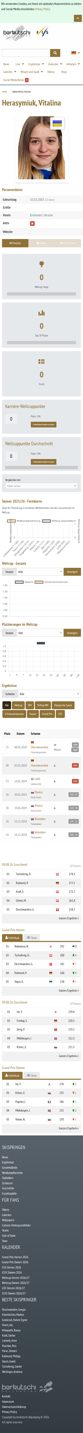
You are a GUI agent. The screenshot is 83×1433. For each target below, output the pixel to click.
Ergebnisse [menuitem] (34, 64)
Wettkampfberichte (12, 1173)
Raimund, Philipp (11, 1356)
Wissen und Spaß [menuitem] (30, 72)
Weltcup (18, 705)
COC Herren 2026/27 (13, 1288)
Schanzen (7, 1183)
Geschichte (8, 1188)
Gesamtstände (9, 1167)
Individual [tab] (13, 938)
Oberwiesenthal (39, 747)
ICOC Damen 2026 (12, 1272)
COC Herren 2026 (11, 1267)
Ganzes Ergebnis (68, 918)
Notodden (40, 819)
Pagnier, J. (20, 1102)
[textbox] (41, 486)
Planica (39, 792)
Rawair (33, 714)
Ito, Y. (20, 1012)
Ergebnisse (8, 1162)
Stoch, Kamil (9, 1361)
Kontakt (6, 1396)
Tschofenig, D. (23, 874)
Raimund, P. (22, 883)
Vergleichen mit (12, 480)
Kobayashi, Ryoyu (11, 1330)
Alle (7, 705)
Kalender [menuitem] (53, 64)
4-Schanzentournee (14, 714)
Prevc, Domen (9, 1351)
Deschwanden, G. (25, 909)
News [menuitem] (6, 64)
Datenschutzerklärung (14, 1407)
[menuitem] (74, 53)
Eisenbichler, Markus (13, 1314)
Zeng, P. (21, 1029)
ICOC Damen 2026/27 (14, 1293)
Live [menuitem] (18, 64)
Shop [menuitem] (64, 72)
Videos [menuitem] (51, 72)
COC (60, 714)
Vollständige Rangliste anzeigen (43, 424)
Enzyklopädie (9, 1193)
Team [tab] (33, 938)
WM (30, 705)
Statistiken (7, 1178)
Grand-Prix (47, 714)
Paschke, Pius (9, 1346)
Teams (5, 1230)
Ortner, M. (21, 900)
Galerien (6, 1215)
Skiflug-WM (42, 705)
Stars (4, 1241)
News (5, 1157)
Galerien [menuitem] (7, 72)
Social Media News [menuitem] (15, 80)
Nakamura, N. (22, 946)
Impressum (8, 1401)
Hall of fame (9, 1235)
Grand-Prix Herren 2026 (15, 1257)
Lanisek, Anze (9, 1340)
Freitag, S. (22, 1021)
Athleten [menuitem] (71, 64)
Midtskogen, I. (24, 1038)
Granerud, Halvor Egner (14, 1320)
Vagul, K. (19, 981)
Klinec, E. (22, 1047)
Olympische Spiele (63, 705)
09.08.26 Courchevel (41, 865)
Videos (5, 1210)
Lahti (37, 779)
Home (4, 91)
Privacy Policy (42, 9)
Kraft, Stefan (8, 1335)
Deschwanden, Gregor (14, 1309)
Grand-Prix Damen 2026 (15, 1262)
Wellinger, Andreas (12, 1372)
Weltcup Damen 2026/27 (15, 1283)
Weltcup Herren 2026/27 (15, 1278)
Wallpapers (8, 1220)
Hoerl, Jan (7, 1325)
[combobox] (41, 486)
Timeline (16, 243)
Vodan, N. (20, 1119)
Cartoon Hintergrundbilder (16, 1225)
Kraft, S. (20, 891)
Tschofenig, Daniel (12, 1366)
